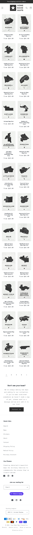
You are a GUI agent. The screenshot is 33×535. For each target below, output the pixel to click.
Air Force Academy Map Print (24, 35)
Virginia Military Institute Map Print (24, 302)
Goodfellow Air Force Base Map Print (8, 215)
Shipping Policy (9, 446)
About (5, 438)
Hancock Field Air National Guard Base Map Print (24, 362)
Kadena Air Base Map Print (8, 35)
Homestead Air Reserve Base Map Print (9, 362)
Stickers (7, 434)
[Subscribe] (27, 487)
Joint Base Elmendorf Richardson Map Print (8, 153)
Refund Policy (8, 450)
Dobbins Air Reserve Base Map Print (24, 123)
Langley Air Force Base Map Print (8, 64)
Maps (5, 430)
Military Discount (10, 454)
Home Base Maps (15, 525)
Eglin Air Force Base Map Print (9, 244)
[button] (2, 8)
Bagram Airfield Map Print (8, 332)
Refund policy (13, 527)
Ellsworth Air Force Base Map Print (24, 64)
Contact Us (16, 409)
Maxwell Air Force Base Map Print (9, 93)
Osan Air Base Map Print (24, 332)
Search (6, 426)
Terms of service (25, 527)
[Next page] (26, 375)
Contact (6, 442)
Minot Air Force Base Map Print (24, 273)
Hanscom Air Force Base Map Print (24, 214)
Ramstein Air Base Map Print (24, 152)
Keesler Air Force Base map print (8, 273)
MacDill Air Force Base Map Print (24, 244)
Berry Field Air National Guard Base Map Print (8, 303)
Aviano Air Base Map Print (24, 93)
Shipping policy (17, 530)
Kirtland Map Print (9, 121)
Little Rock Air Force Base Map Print (8, 185)
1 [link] (6, 375)
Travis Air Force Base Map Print (24, 184)
